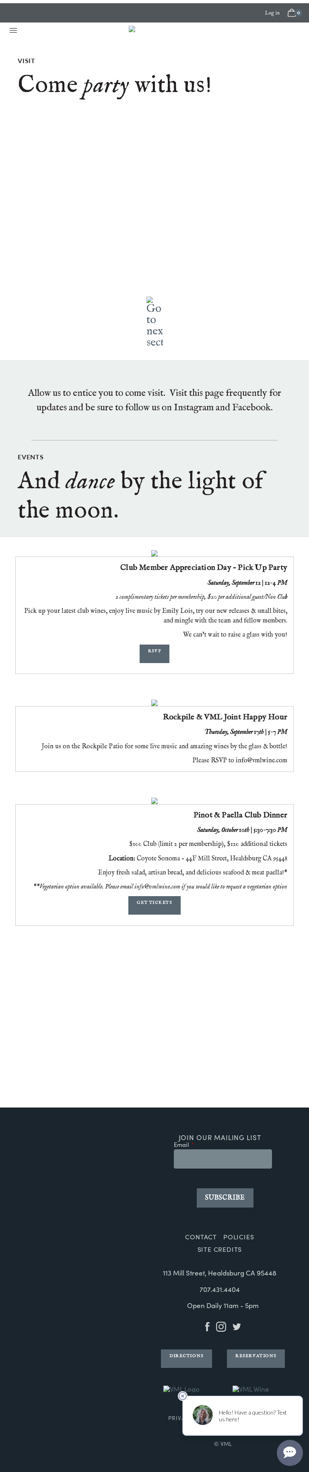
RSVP (154, 651)
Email (181, 1145)
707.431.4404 (220, 1289)
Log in (272, 13)
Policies (238, 1236)
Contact (201, 1236)
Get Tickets (154, 902)
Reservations (255, 1355)
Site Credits (220, 1249)
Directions (186, 1355)
